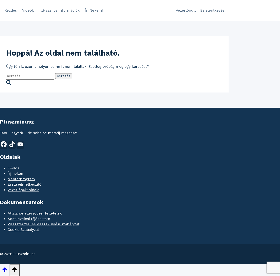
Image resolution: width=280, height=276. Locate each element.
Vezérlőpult (186, 10)
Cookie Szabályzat (23, 229)
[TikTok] (12, 145)
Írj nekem (16, 173)
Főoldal (14, 168)
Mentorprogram (21, 179)
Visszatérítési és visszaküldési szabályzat (43, 224)
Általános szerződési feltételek (35, 213)
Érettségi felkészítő (24, 184)
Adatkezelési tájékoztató (29, 219)
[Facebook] (3, 145)
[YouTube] (20, 145)
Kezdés (11, 10)
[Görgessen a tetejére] (5, 270)
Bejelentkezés (212, 10)
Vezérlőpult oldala (23, 190)
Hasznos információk (61, 10)
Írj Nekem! (94, 10)
